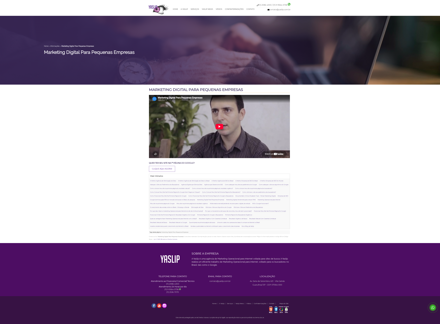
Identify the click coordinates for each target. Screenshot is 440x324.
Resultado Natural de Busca (158, 222)
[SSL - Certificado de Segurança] (286, 312)
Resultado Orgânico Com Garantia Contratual (213, 218)
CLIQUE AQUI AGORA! (162, 169)
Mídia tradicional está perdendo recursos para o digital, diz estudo (230, 203)
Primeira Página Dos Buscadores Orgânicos (238, 215)
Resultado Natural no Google (178, 222)
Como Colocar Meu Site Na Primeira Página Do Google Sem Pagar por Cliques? (175, 192)
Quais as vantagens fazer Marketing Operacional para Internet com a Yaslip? (173, 218)
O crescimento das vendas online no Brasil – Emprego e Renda (169, 207)
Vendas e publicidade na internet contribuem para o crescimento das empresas (215, 226)
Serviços (195, 9)
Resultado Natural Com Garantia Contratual (262, 218)
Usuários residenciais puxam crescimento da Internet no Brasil (169, 226)
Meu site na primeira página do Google (162, 203)
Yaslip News (207, 9)
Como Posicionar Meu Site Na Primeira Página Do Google (168, 196)
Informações (55, 46)
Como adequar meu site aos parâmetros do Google (241, 184)
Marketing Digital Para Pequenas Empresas (196, 89)
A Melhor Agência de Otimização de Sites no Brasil (194, 181)
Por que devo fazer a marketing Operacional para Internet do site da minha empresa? (176, 211)
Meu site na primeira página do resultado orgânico (192, 203)
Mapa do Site (283, 303)
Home (175, 9)
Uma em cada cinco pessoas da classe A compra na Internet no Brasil (238, 222)
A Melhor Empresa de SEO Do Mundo (271, 181)
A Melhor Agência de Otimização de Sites (163, 181)
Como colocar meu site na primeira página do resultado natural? (170, 188)
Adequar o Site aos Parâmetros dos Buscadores (164, 184)
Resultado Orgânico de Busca (238, 218)
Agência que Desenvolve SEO (213, 184)
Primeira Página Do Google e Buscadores (210, 215)
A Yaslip (184, 9)
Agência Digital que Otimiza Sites (191, 184)
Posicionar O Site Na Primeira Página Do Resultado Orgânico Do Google (172, 215)
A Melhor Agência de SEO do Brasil (222, 181)
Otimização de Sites (197, 207)
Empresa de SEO (283, 196)
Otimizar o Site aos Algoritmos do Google (219, 207)
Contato (250, 9)
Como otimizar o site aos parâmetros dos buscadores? (259, 192)
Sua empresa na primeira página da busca (202, 222)
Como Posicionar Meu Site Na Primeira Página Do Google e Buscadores (210, 196)
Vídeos (219, 9)
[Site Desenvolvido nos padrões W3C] (270, 312)
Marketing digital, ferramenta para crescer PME (241, 200)
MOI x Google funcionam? (260, 203)
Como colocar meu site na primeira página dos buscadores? (253, 188)
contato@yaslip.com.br (279, 9)
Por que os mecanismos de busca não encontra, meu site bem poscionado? (228, 211)
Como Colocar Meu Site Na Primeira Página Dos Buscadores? (221, 192)
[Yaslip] (159, 15)
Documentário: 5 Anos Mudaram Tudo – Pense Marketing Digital (255, 196)
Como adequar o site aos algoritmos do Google (273, 184)
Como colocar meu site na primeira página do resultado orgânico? (212, 188)
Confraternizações (234, 9)
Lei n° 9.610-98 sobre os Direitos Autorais (165, 239)
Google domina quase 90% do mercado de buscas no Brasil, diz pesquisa (172, 200)
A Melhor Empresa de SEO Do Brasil (246, 181)
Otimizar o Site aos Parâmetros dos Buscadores (248, 207)
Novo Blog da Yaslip (248, 226)
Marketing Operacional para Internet (269, 200)
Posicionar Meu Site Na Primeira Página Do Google (270, 211)
